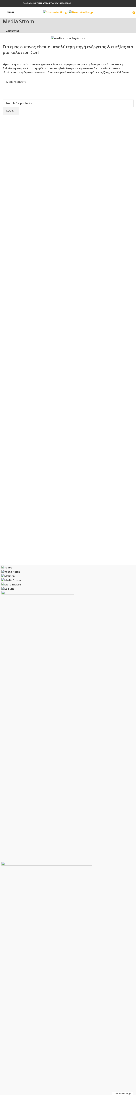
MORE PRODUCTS (16, 81)
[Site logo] (56, 12)
